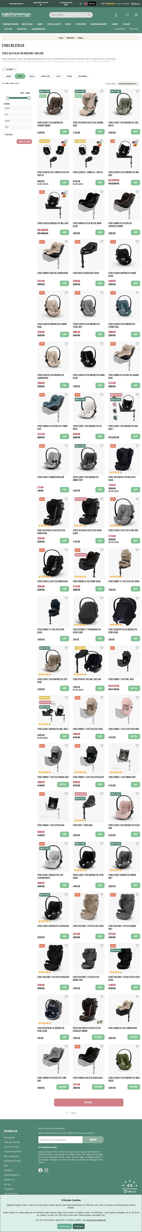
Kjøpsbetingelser (12, 1174)
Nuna (69, 76)
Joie (58, 76)
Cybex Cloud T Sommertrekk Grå (50, 477)
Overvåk (98, 1037)
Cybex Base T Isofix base (83, 825)
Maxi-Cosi (45, 76)
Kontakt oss (9, 1179)
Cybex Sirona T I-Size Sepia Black (50, 825)
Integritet (8, 1170)
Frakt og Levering (12, 1142)
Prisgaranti (9, 1189)
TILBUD (126, 24)
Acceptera (78, 1226)
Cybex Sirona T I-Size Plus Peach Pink (123, 729)
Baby (40, 24)
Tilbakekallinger (11, 1193)
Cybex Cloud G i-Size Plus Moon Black (52, 581)
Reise (68, 24)
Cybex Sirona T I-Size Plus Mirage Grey (53, 777)
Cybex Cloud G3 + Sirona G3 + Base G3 (88, 172)
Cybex (80, 37)
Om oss (7, 1184)
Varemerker (38, 29)
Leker (115, 24)
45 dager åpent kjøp (66, 4)
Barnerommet (99, 24)
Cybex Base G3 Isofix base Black (86, 273)
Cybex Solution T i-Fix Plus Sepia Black (53, 977)
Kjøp (64, 182)
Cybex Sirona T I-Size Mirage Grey (122, 777)
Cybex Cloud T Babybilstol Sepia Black (53, 926)
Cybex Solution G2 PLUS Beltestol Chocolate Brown (87, 1030)
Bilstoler (27, 24)
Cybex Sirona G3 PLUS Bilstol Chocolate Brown (120, 225)
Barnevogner (11, 24)
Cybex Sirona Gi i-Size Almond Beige (122, 1028)
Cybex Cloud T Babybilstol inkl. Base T (53, 729)
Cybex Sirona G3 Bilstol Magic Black (88, 1077)
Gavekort (120, 29)
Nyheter (133, 29)
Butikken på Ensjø (12, 1160)
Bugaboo (83, 76)
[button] (121, 4)
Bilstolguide (9, 1137)
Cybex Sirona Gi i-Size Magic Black (87, 581)
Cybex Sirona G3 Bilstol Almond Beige (52, 273)
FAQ (6, 1165)
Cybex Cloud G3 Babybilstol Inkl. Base (53, 223)
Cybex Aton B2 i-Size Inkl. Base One (87, 679)
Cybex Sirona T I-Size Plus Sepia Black (88, 777)
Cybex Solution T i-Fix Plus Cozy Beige (88, 926)
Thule (32, 76)
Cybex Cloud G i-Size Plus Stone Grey (123, 530)
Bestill (134, 688)
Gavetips (22, 29)
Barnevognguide (11, 1156)
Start (61, 37)
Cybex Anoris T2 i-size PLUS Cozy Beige (124, 581)
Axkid (8, 76)
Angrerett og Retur (12, 1151)
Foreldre (81, 24)
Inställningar (64, 1226)
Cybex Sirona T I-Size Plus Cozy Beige (88, 729)
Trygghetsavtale (16, 4)
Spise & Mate (54, 24)
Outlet (8, 29)
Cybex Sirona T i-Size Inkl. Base (121, 679)
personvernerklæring (96, 1220)
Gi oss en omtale (11, 1146)
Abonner (93, 1139)
